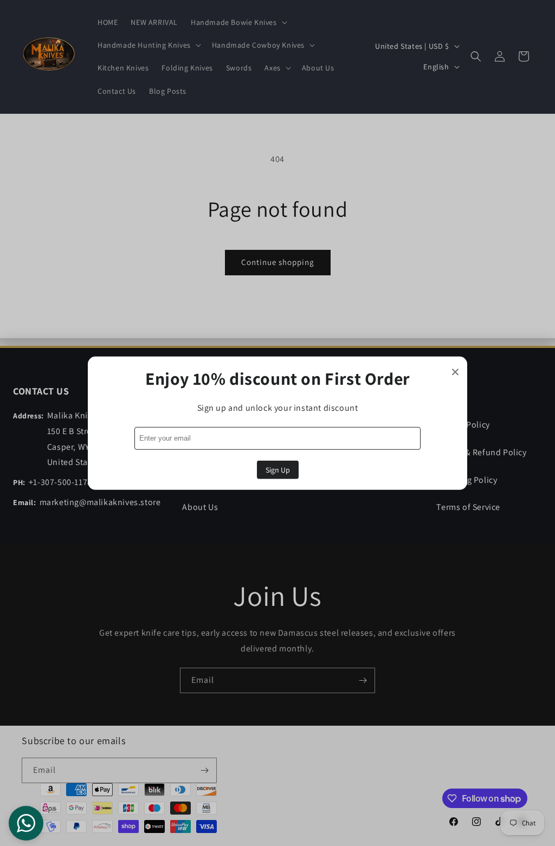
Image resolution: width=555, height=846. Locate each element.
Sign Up (278, 470)
